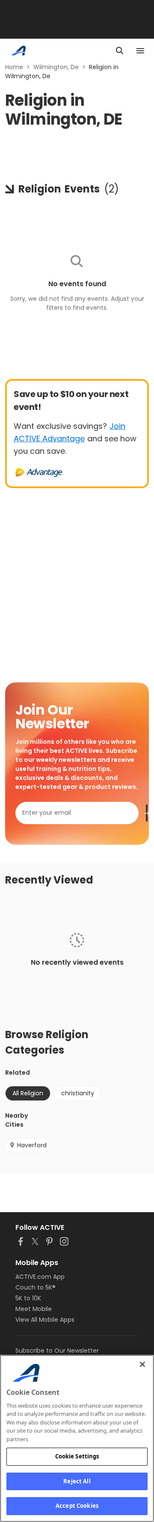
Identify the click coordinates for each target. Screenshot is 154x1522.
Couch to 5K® (35, 1287)
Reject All (76, 1481)
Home (14, 67)
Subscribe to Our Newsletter (57, 1350)
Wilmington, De (56, 67)
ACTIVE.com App (40, 1276)
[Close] (142, 1364)
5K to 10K (28, 1298)
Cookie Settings (77, 1456)
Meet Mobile (33, 1309)
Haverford (32, 1145)
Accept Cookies (77, 1506)
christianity (77, 1093)
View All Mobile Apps (44, 1319)
